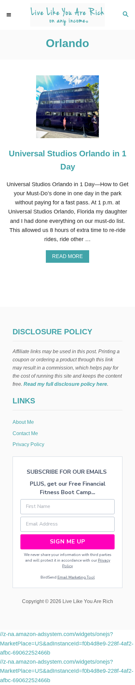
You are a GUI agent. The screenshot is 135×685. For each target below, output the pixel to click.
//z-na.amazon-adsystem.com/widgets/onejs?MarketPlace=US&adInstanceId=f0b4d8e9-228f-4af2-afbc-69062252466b (66, 643)
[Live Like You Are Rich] (67, 15)
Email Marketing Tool (76, 577)
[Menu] (9, 15)
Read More (69, 258)
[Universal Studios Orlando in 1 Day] (67, 109)
